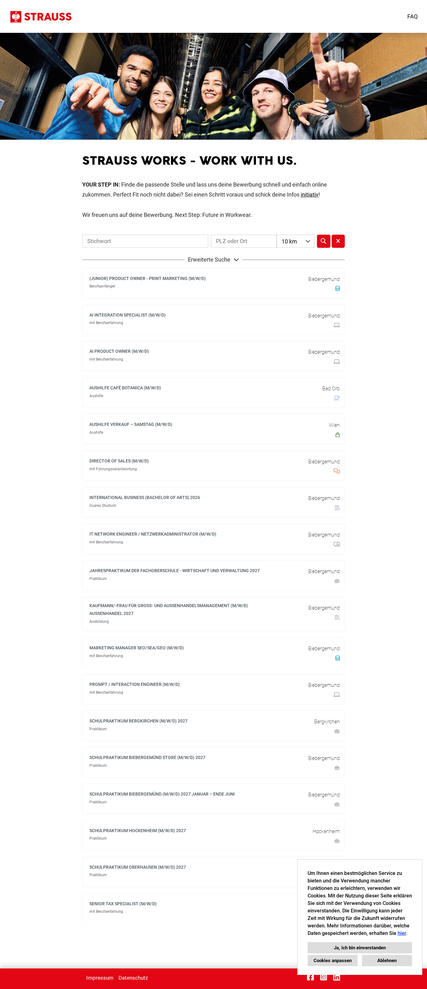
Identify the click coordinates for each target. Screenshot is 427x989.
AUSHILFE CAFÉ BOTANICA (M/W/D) (125, 387)
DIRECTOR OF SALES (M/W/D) (119, 460)
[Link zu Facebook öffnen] (310, 977)
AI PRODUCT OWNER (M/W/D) (119, 351)
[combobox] (295, 241)
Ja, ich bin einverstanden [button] (360, 948)
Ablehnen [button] (387, 960)
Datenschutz (133, 978)
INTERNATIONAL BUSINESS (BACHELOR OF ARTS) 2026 (144, 497)
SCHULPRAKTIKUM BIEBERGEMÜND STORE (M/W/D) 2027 (147, 757)
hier (402, 933)
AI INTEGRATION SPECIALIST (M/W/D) (127, 314)
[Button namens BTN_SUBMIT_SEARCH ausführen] (323, 241)
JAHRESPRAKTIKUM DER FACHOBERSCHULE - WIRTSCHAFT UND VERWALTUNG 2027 (174, 570)
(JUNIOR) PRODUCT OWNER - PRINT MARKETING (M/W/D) (147, 278)
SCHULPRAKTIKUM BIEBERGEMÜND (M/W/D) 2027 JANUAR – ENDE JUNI (162, 794)
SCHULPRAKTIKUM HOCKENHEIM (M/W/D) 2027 (137, 830)
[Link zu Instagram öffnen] (324, 977)
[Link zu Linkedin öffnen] (337, 977)
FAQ (412, 16)
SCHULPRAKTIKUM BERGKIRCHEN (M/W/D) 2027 (138, 720)
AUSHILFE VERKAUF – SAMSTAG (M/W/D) (130, 424)
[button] (213, 259)
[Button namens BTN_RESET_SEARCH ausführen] (338, 241)
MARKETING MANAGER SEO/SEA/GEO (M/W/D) (136, 647)
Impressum (99, 978)
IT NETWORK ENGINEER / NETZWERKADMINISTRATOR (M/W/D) (152, 534)
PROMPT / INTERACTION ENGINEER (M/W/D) (134, 684)
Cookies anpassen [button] (333, 960)
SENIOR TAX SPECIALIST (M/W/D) (123, 903)
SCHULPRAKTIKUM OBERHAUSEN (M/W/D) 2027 (137, 867)
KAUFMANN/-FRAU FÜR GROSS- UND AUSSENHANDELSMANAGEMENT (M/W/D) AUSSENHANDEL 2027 (168, 609)
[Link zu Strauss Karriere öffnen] (40, 16)
